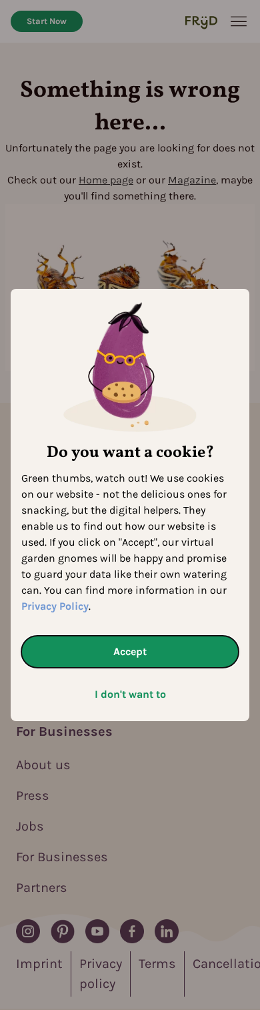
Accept (130, 651)
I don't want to (130, 694)
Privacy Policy (55, 606)
